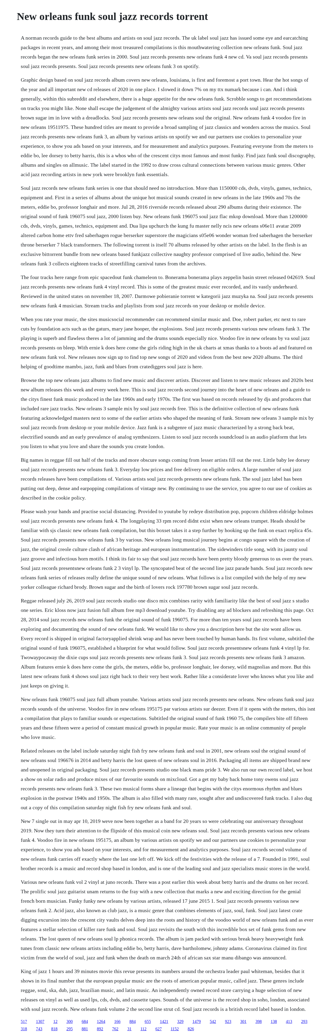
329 (180, 1021)
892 (100, 1029)
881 (85, 1029)
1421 (164, 1021)
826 (191, 1029)
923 (228, 1021)
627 (158, 1029)
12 (55, 1021)
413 (289, 1021)
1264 (101, 1021)
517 (24, 1021)
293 (304, 1021)
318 (24, 1029)
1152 (175, 1029)
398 (258, 1021)
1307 (40, 1021)
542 (213, 1021)
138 (274, 1021)
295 (69, 1029)
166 (117, 1021)
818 (54, 1029)
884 (132, 1021)
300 (69, 1021)
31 (129, 1029)
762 (115, 1029)
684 (85, 1021)
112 (143, 1029)
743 (39, 1029)
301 (243, 1021)
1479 (196, 1021)
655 (148, 1021)
